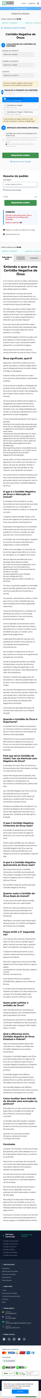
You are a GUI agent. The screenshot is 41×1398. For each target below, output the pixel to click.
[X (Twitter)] (9, 1339)
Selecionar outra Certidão (14, 28)
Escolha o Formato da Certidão (21, 92)
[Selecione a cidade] (20, 65)
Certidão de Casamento (10, 1244)
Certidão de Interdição (10, 1252)
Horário (8, 1326)
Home (4, 1290)
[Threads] (24, 1339)
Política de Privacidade (10, 1271)
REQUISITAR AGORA (20, 155)
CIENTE (20, 1392)
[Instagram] (14, 1339)
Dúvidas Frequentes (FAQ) (11, 1296)
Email (7, 1321)
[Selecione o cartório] (20, 75)
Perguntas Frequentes (20, 258)
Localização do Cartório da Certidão (21, 45)
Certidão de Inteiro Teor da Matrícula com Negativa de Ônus (20, 758)
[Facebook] (19, 1339)
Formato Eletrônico (15, 99)
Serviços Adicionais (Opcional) (23, 128)
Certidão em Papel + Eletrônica (20, 112)
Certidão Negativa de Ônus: (21, 36)
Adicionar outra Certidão (21, 162)
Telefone (8, 1312)
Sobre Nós (5, 1268)
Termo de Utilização (9, 1274)
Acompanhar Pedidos (9, 1293)
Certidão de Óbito (8, 1249)
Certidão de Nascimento (11, 1241)
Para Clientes (6, 1277)
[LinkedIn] (4, 1339)
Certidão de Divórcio (9, 1246)
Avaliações (34, 258)
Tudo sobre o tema (7, 258)
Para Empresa (7, 1280)
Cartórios (5, 1299)
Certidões (7, 180)
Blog (3, 1302)
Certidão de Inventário (10, 1255)
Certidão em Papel (14, 105)
